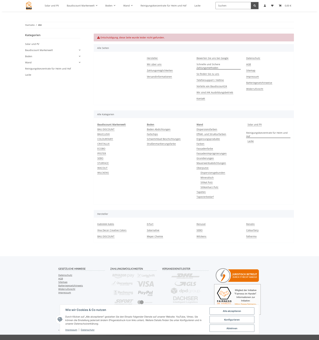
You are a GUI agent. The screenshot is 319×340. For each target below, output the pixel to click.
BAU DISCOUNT (105, 129)
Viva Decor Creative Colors (111, 230)
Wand (28, 62)
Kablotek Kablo (105, 224)
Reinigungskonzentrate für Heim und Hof (267, 134)
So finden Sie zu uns (208, 73)
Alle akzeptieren (232, 311)
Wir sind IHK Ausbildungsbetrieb (215, 92)
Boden (28, 56)
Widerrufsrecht (254, 88)
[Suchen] (255, 5)
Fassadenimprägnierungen (212, 153)
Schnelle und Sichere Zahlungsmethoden (208, 66)
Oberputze (203, 167)
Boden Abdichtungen (158, 129)
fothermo (251, 236)
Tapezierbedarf (205, 196)
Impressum (71, 329)
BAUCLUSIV (103, 134)
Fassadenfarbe (205, 148)
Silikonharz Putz (209, 187)
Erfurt (150, 224)
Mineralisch (207, 177)
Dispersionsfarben (207, 129)
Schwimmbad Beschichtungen (164, 138)
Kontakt (201, 98)
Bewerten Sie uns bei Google (212, 58)
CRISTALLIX (103, 143)
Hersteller (152, 58)
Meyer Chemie (155, 236)
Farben (200, 143)
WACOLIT (102, 167)
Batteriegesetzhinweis (70, 285)
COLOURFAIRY (105, 138)
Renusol (201, 224)
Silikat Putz (207, 182)
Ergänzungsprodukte (208, 138)
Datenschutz (88, 329)
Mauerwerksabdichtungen (211, 163)
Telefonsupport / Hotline (210, 80)
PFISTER (101, 153)
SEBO (100, 158)
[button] (52, 50)
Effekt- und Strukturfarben (211, 134)
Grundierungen (205, 158)
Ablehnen (231, 328)
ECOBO (101, 148)
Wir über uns (154, 64)
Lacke (251, 141)
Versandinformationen (159, 76)
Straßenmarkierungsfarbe (161, 143)
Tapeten (201, 192)
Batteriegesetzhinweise (259, 82)
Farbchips (152, 134)
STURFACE (103, 163)
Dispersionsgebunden (213, 172)
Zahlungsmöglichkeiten (160, 70)
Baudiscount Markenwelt (39, 50)
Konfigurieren (232, 319)
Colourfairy (252, 230)
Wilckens (201, 236)
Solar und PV (255, 124)
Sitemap (250, 70)
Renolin (250, 224)
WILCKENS (103, 172)
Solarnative (153, 230)
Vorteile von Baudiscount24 (212, 86)
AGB (248, 64)
